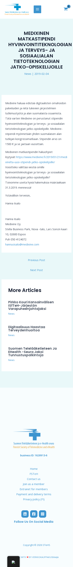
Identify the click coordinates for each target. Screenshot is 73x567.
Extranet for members (34, 489)
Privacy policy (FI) (34, 499)
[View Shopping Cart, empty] (65, 9)
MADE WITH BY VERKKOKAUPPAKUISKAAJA (37, 557)
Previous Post (36, 260)
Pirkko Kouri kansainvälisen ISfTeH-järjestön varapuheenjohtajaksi (31, 305)
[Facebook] (33, 514)
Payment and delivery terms (33, 494)
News (27, 74)
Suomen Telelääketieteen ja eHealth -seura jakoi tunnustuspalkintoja (32, 351)
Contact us (33, 479)
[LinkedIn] (25, 514)
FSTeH (34, 474)
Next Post (36, 270)
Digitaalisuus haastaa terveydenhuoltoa (26, 329)
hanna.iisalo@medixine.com (22, 244)
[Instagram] (42, 514)
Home (34, 469)
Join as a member (34, 484)
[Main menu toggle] (37, 9)
